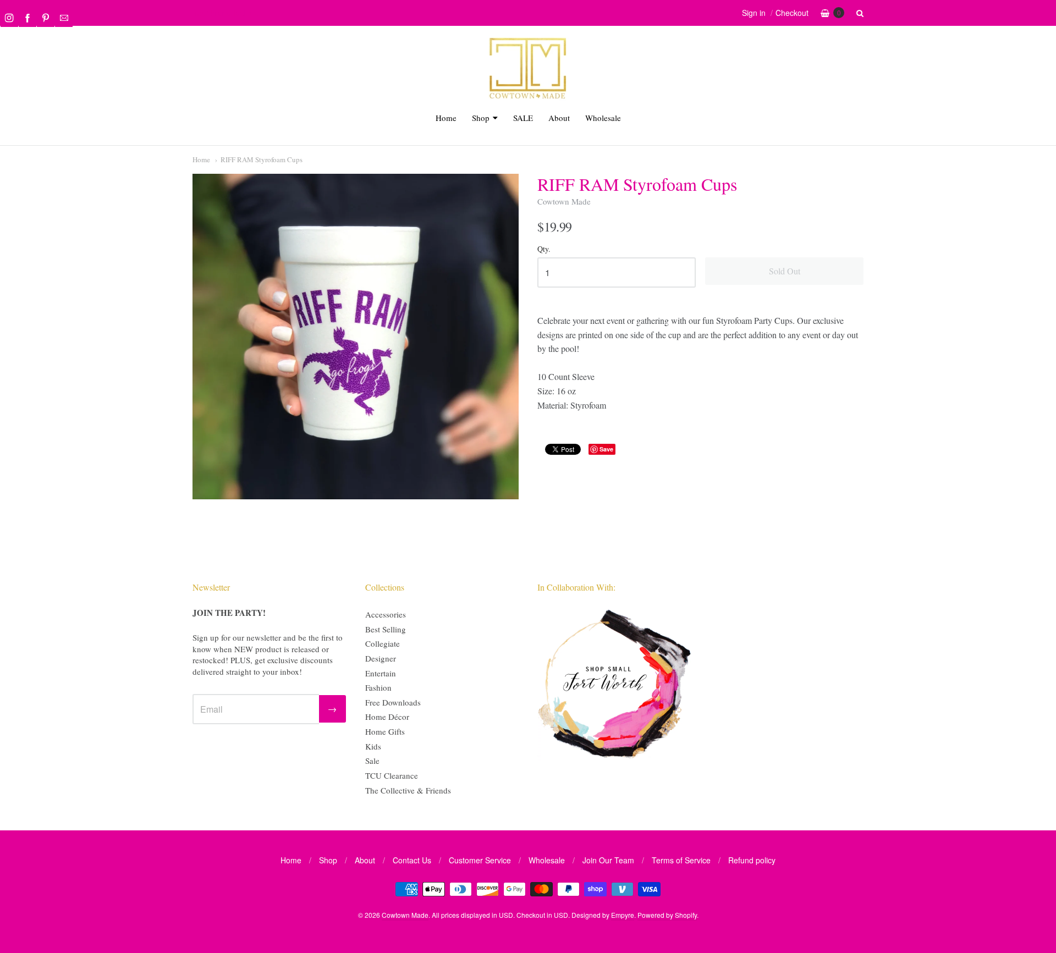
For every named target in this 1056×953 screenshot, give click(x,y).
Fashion (378, 687)
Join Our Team (608, 860)
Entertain (380, 673)
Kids (373, 746)
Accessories (385, 614)
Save (606, 449)
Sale (372, 760)
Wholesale (603, 117)
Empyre (622, 914)
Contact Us (412, 860)
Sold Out (784, 271)
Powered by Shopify (667, 914)
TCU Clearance (391, 775)
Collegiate (382, 643)
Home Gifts (385, 731)
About (559, 117)
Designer (380, 658)
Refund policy (752, 860)
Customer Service (480, 860)
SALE (523, 117)
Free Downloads (393, 702)
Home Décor (387, 716)
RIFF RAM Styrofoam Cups (261, 159)
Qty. (544, 249)
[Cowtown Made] (528, 97)
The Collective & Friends (408, 790)
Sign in (754, 12)
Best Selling (385, 629)
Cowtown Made (564, 201)
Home (446, 117)
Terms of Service (681, 860)
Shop (481, 117)
